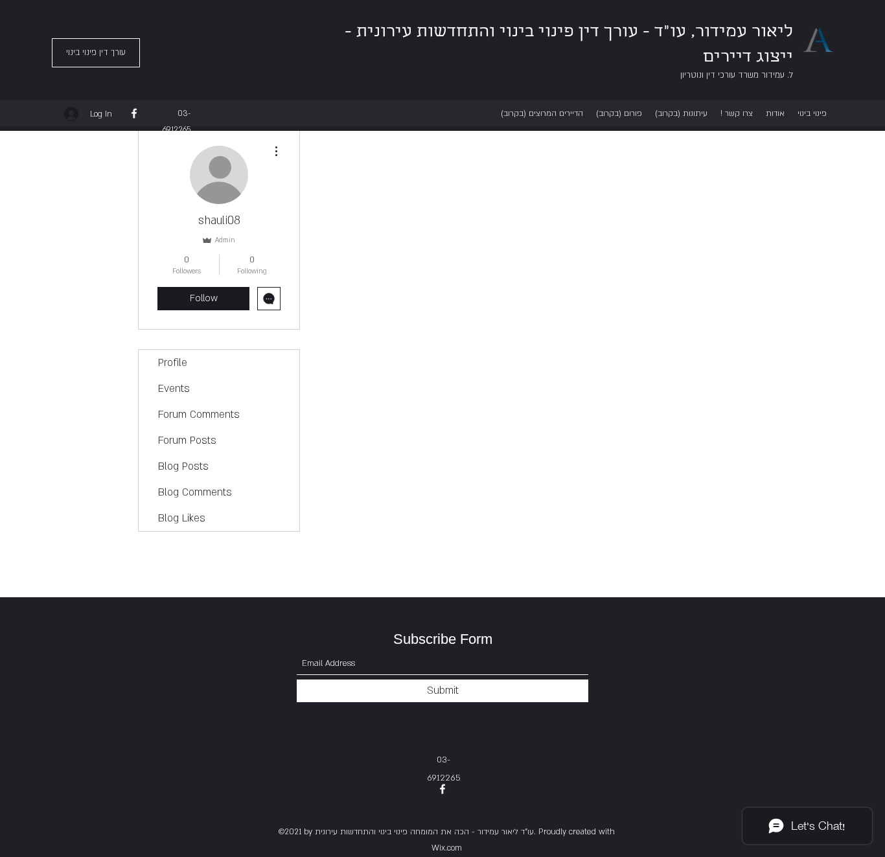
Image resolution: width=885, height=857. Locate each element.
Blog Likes (181, 518)
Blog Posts (183, 466)
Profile (172, 363)
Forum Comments (199, 414)
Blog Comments (195, 492)
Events (174, 389)
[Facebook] (134, 113)
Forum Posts (187, 440)
